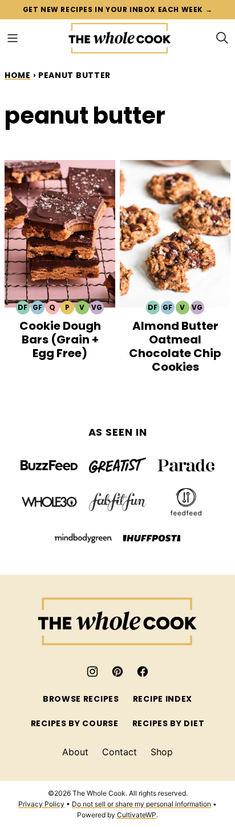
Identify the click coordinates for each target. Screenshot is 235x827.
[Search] (222, 38)
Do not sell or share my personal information (141, 804)
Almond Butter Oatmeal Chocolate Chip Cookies (175, 346)
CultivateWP (136, 814)
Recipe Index (162, 699)
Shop (162, 752)
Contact (119, 752)
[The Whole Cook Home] (119, 38)
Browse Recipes (81, 699)
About (75, 752)
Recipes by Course (75, 723)
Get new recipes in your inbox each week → (118, 9)
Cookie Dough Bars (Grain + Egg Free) (60, 339)
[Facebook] (142, 671)
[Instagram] (92, 671)
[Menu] (12, 38)
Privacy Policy (41, 804)
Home (18, 75)
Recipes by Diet (168, 723)
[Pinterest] (117, 671)
